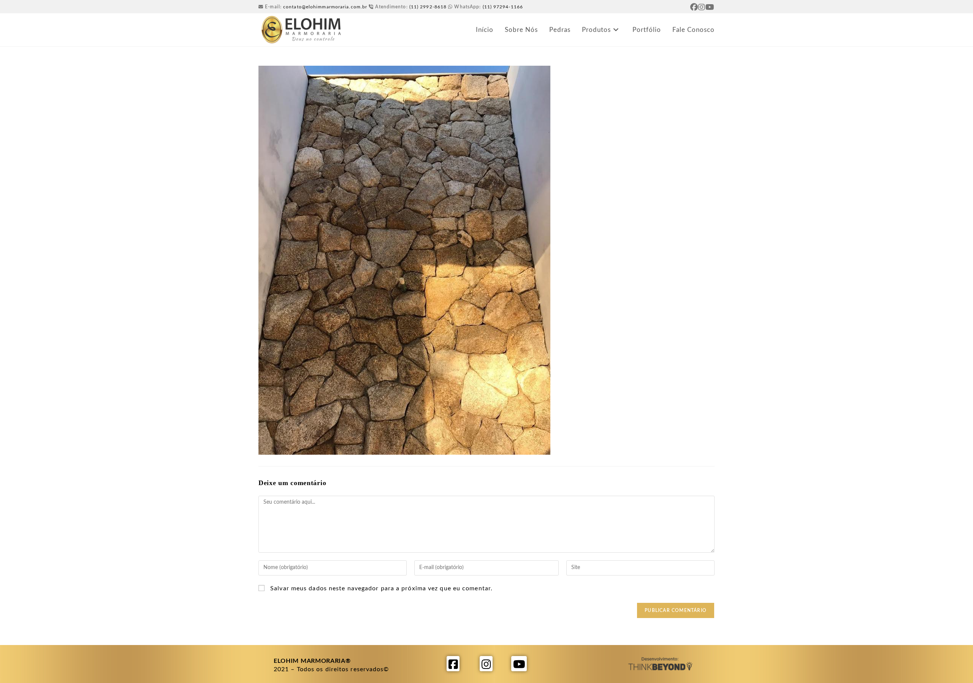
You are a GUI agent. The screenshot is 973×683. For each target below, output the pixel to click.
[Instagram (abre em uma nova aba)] (701, 7)
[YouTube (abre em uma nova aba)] (710, 7)
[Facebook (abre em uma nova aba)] (694, 7)
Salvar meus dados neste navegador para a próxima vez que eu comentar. (381, 588)
